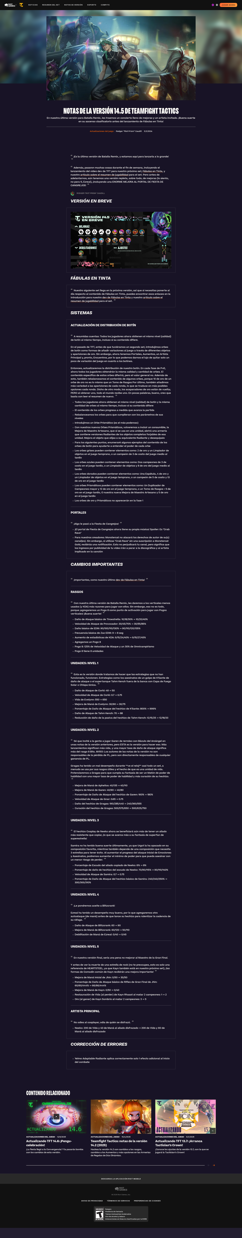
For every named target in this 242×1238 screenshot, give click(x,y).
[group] (121, 1129)
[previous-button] (209, 1165)
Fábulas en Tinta (152, 171)
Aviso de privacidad (92, 1201)
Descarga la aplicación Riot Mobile (121, 1179)
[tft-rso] (21, 5)
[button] (102, 131)
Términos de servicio (118, 1201)
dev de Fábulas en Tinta (116, 298)
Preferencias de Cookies (147, 1201)
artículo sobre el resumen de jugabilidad (104, 175)
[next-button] (214, 1165)
